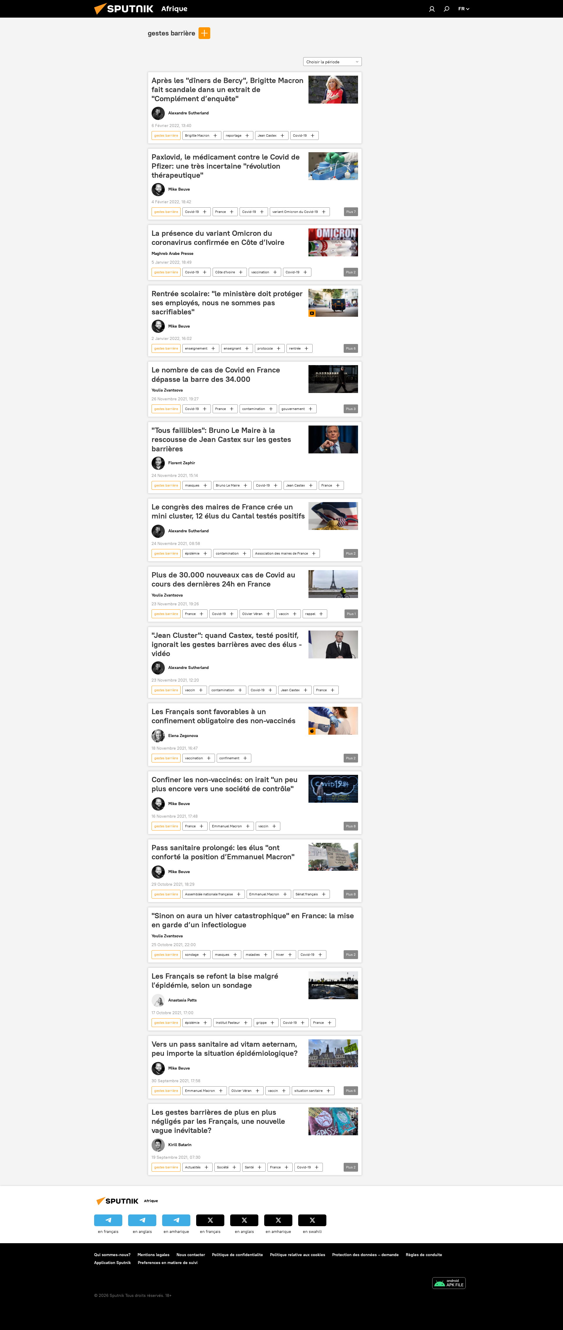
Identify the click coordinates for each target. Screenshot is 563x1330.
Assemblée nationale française (209, 894)
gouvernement (293, 408)
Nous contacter (191, 1254)
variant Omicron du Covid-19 (295, 211)
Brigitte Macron (197, 135)
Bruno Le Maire (228, 485)
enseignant (232, 348)
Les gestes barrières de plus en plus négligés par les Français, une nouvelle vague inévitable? (218, 1121)
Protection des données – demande (365, 1254)
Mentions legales (153, 1254)
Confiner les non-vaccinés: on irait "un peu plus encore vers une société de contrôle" (225, 784)
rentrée (295, 348)
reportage (233, 135)
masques (192, 485)
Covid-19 (300, 135)
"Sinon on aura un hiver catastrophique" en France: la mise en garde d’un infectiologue (253, 920)
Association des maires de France (281, 553)
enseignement (196, 348)
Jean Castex (267, 135)
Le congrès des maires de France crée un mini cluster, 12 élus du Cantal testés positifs (228, 511)
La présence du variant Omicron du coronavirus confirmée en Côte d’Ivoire (218, 237)
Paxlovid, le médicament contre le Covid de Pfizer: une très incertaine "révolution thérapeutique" (226, 166)
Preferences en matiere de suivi (168, 1262)
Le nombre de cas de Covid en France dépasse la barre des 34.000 (216, 374)
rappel (310, 613)
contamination (253, 408)
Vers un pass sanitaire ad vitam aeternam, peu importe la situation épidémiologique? (225, 1048)
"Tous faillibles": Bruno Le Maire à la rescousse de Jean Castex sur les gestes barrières (221, 439)
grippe (261, 1022)
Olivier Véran (252, 613)
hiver (280, 954)
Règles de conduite (424, 1254)
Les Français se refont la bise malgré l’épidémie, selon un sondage (215, 980)
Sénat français (307, 894)
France (220, 211)
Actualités (193, 1167)
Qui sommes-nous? (112, 1254)
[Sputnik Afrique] (126, 16)
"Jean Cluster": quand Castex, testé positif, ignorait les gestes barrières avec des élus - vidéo (227, 644)
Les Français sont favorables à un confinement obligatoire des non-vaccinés (224, 716)
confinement (229, 758)
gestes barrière (171, 32)
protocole (265, 348)
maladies (253, 954)
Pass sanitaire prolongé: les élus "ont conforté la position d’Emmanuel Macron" (223, 852)
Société (222, 1167)
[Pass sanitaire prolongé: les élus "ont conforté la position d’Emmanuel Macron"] (333, 857)
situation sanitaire (308, 1090)
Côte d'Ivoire (225, 272)
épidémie (192, 553)
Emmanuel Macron (227, 826)
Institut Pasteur (228, 1022)
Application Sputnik (112, 1262)
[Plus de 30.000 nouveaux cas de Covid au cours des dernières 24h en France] (333, 584)
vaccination (260, 272)
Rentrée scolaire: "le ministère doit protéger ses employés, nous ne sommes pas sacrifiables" (227, 302)
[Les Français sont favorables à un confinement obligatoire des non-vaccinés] (333, 721)
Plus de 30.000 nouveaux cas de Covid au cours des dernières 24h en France (223, 579)
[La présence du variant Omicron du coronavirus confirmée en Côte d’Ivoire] (333, 242)
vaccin (284, 613)
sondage (192, 954)
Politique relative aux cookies (297, 1254)
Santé (249, 1167)
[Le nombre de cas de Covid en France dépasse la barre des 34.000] (333, 379)
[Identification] (432, 9)
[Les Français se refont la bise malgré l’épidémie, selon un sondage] (333, 985)
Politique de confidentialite (237, 1254)
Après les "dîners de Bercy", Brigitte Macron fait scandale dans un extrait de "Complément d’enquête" (227, 89)
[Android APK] (449, 1283)
